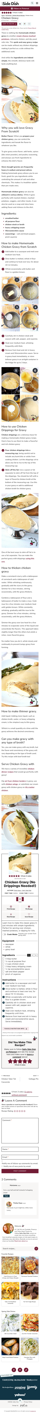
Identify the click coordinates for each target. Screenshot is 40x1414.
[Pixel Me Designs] (23, 1405)
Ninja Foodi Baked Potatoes (10, 1357)
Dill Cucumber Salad (10, 1334)
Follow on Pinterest (21, 8)
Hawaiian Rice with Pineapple (29, 1358)
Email (5, 1157)
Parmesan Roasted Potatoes (29, 1276)
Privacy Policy (28, 1402)
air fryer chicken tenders (15, 781)
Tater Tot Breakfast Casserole (10, 1302)
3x (36, 955)
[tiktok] (26, 1370)
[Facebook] (14, 1370)
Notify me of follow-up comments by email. (20, 1163)
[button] (2, 12)
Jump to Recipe (8, 24)
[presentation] (10, 1265)
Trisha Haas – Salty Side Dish (22, 890)
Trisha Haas (6, 20)
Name (5, 1149)
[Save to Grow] (29, 24)
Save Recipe (29, 917)
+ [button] (22, 899)
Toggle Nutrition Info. (14, 1028)
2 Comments (14, 20)
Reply (6, 1196)
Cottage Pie (34, 1077)
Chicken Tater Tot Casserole (8, 1079)
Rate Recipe (11, 917)
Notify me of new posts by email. (17, 1166)
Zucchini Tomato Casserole (29, 1334)
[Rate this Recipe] (20, 24)
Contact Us (33, 1411)
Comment (7, 1120)
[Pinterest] (20, 1370)
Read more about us (21, 1241)
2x (32, 955)
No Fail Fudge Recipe (29, 1302)
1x (29, 955)
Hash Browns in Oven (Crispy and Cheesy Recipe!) (10, 1277)
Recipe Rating (7, 1111)
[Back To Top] (20, 1400)
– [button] (17, 899)
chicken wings (12, 784)
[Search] (36, 1248)
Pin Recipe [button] (29, 909)
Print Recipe (11, 909)
